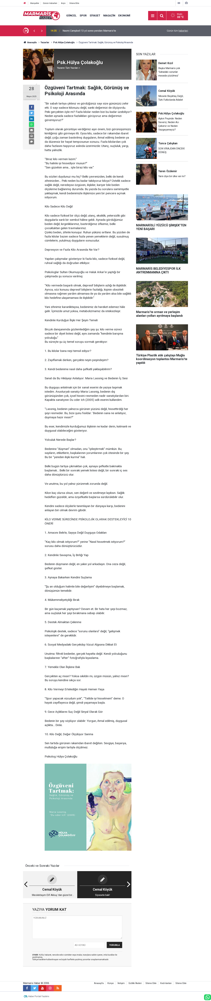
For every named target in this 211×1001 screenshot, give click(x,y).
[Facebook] (31, 107)
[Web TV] (179, 3)
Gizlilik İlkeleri (135, 983)
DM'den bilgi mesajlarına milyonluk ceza (84, 30)
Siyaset (95, 15)
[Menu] (152, 16)
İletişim (121, 983)
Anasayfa (99, 983)
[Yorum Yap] (31, 141)
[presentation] (34, 31)
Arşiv (63, 3)
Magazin (109, 15)
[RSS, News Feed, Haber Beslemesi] (58, 988)
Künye (111, 983)
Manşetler (34, 3)
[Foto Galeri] (186, 3)
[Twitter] (31, 113)
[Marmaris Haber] (41, 15)
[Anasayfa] (24, 3)
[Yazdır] (31, 135)
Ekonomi (124, 15)
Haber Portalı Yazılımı (38, 996)
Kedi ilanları (166, 983)
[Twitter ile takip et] (34, 988)
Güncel (71, 15)
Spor (83, 15)
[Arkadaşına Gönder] (31, 130)
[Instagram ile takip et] (50, 988)
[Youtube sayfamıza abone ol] (42, 988)
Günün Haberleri (50, 3)
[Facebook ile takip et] (27, 988)
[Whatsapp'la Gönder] (31, 124)
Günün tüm (177, 30)
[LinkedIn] (31, 118)
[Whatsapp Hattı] (207, 997)
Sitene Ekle (74, 3)
